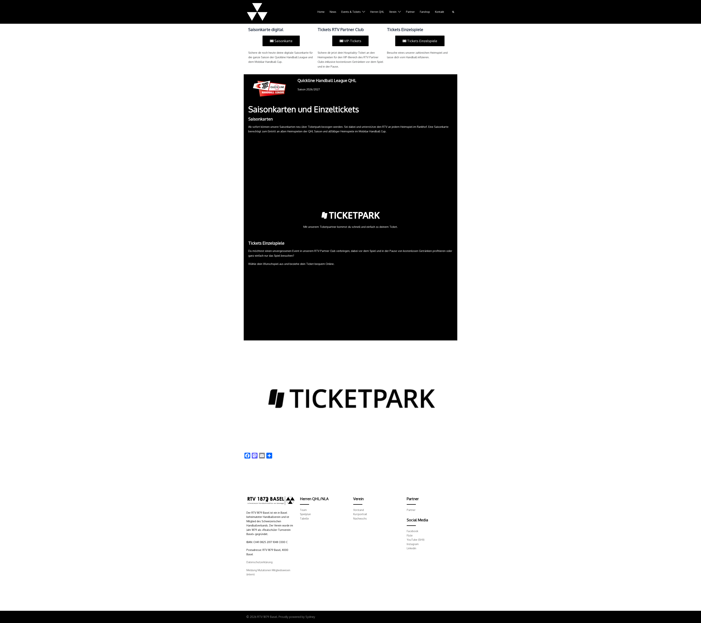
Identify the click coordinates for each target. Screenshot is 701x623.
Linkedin (411, 548)
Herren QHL (377, 11)
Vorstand (358, 509)
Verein (393, 11)
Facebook (412, 531)
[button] (453, 12)
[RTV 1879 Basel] (257, 11)
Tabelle (304, 518)
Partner (410, 11)
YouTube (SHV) (415, 539)
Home (321, 11)
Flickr (410, 535)
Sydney (310, 617)
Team (303, 509)
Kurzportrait (360, 514)
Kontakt (439, 11)
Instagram (413, 544)
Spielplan (305, 514)
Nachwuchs (360, 518)
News (333, 11)
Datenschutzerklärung (259, 562)
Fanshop (425, 11)
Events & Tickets (351, 11)
